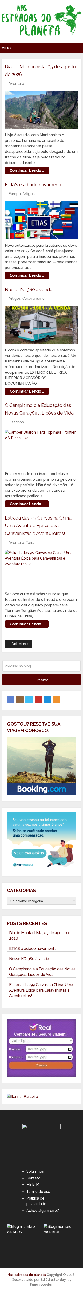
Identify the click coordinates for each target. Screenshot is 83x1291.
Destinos (16, 422)
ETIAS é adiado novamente (34, 184)
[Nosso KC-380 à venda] (41, 325)
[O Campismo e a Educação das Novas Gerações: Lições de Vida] (41, 449)
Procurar (41, 680)
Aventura (16, 83)
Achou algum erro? (42, 1210)
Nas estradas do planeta (27, 1275)
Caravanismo (33, 298)
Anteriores (20, 644)
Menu (7, 48)
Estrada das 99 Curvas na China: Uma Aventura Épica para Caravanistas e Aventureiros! (38, 525)
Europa (15, 194)
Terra (30, 542)
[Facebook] (10, 699)
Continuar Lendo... (27, 170)
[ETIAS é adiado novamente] (41, 220)
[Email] (47, 699)
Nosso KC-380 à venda (28, 289)
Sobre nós (35, 1171)
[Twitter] (29, 699)
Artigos (28, 194)
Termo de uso (38, 1191)
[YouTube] (38, 699)
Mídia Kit (33, 1185)
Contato (33, 1178)
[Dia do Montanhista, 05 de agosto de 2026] (41, 110)
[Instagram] (20, 699)
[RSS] (56, 699)
